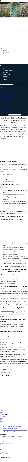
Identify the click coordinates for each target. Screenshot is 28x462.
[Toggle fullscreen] (1, 459)
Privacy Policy (5, 439)
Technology (5, 95)
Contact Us (5, 438)
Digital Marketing (7, 97)
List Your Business (6, 52)
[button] (0, 1)
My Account (5, 50)
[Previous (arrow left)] (0, 461)
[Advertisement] (14, 32)
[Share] (3, 459)
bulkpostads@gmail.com (8, 436)
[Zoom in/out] (0, 459)
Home (4, 91)
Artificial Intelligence (7, 93)
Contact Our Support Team (6, 375)
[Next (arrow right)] (1, 461)
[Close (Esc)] (4, 459)
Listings (1, 418)
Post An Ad (5, 101)
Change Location (6, 53)
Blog (1, 419)
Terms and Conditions (6, 440)
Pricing (1, 421)
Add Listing (5, 99)
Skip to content (3, 48)
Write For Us (6, 103)
